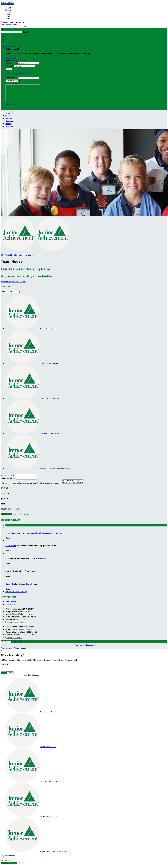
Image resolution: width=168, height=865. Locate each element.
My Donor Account (21, 60)
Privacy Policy (6, 648)
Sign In (21, 80)
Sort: (3, 291)
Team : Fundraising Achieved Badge (46, 533)
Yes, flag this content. (9, 863)
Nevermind (5, 664)
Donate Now (6, 514)
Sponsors (8, 14)
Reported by (5, 860)
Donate (8, 10)
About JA (9, 18)
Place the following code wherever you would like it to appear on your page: (31, 483)
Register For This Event (20, 514)
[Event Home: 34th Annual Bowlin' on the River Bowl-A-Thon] (53, 250)
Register (8, 12)
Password (9, 66)
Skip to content (6, 2)
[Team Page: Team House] (18, 250)
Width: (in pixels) (7, 475)
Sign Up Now (10, 57)
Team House (10, 533)
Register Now (16, 641)
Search (25, 27)
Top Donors (10, 604)
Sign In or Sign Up (12, 46)
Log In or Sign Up (7, 4)
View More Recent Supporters (16, 622)
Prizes (7, 16)
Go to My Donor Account (9, 24)
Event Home (10, 8)
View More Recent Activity (16, 591)
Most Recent (10, 601)
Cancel (10, 673)
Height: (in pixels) (8, 478)
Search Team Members (31, 675)
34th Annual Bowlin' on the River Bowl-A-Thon (20, 254)
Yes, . (4, 673)
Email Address (11, 63)
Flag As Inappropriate (23, 648)
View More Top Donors (13, 637)
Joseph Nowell (11, 571)
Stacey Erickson (12, 584)
